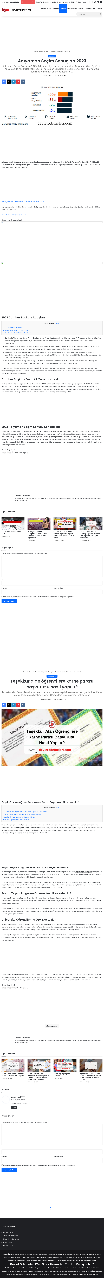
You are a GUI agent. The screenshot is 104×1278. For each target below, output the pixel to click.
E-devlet (56, 8)
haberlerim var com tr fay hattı (11, 533)
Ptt (94, 8)
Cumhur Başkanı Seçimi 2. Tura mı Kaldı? (16, 330)
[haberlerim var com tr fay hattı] (13, 523)
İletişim (99, 8)
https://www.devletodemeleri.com (14, 215)
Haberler (63, 8)
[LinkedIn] (13, 82)
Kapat (58, 323)
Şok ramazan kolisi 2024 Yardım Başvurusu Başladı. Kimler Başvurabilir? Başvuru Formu (64, 535)
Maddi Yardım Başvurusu (11, 1239)
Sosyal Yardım (46, 8)
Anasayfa (39, 51)
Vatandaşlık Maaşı (9, 1246)
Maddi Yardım (72, 8)
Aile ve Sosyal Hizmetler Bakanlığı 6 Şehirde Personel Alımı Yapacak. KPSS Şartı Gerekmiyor (90, 535)
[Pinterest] (18, 82)
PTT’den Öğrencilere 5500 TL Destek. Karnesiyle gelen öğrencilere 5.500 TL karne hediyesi (65, 2)
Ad (2, 579)
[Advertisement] (52, 33)
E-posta (4, 588)
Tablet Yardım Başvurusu (11, 1235)
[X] (9, 82)
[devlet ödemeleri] (16, 10)
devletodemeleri (46, 76)
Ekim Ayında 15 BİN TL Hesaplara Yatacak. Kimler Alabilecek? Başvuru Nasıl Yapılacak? (37, 535)
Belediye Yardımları (85, 8)
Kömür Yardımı (7, 1242)
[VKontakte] (23, 82)
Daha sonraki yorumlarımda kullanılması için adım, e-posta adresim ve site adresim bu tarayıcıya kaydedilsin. (39, 597)
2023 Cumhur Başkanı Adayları (13, 327)
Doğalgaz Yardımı (8, 1232)
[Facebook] (4, 82)
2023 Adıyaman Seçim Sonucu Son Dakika (17, 333)
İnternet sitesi (58, 588)
